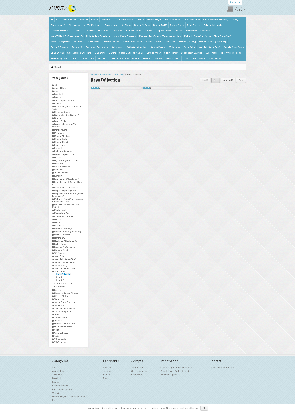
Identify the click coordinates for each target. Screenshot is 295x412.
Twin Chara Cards (65, 283)
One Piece (170, 41)
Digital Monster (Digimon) (215, 19)
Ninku (158, 41)
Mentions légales (168, 374)
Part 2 (61, 280)
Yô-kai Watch (198, 58)
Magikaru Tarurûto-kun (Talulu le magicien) (160, 36)
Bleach (94, 19)
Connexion (136, 374)
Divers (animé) (58, 25)
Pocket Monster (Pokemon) (212, 41)
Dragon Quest (177, 25)
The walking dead (59, 58)
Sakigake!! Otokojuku (136, 47)
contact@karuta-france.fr (222, 367)
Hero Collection (63, 274)
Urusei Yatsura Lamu (118, 58)
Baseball (83, 19)
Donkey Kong (111, 25)
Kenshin (178, 30)
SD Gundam (175, 47)
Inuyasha (149, 30)
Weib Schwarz (173, 58)
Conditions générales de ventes (175, 371)
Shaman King (57, 53)
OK (204, 408)
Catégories (105, 74)
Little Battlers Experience (98, 36)
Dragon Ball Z (160, 25)
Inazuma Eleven (133, 30)
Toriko (74, 58)
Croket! (140, 19)
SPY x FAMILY (154, 53)
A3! (57, 19)
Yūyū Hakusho (215, 58)
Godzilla (78, 30)
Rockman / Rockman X (97, 47)
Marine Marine (94, 41)
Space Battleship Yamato (131, 53)
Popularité (228, 80)
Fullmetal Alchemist (213, 25)
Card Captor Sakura (123, 19)
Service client (137, 367)
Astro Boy (58, 91)
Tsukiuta (101, 58)
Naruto (149, 41)
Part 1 (61, 277)
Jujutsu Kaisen (164, 30)
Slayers (112, 53)
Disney (234, 19)
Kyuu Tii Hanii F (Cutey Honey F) (67, 36)
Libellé (205, 80)
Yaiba (186, 58)
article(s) (240, 10)
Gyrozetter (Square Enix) (97, 30)
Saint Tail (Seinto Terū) (209, 47)
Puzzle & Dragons (59, 47)
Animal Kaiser (69, 19)
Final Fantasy (193, 25)
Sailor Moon (117, 47)
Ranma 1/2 (77, 47)
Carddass (60, 286)
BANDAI (107, 367)
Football (58, 148)
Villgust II (158, 58)
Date (241, 80)
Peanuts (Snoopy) (187, 41)
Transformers (87, 58)
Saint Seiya (189, 47)
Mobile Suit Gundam (133, 41)
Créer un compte (139, 371)
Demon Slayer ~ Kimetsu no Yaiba (163, 19)
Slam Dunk (100, 53)
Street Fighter (171, 53)
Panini (106, 378)
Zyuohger (105, 19)
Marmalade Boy (111, 41)
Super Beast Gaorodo (191, 53)
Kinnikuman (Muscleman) (198, 30)
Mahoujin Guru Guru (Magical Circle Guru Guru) (207, 36)
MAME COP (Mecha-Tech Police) (67, 41)
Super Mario (212, 53)
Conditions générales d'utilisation (176, 367)
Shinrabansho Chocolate (79, 53)
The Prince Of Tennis (231, 53)
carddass (107, 371)
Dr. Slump (126, 25)
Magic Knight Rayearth (125, 36)
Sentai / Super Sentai (234, 47)
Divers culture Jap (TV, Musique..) (85, 25)
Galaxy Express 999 (60, 30)
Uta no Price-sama (141, 58)
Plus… (55, 400)
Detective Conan (192, 19)
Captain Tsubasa (60, 385)
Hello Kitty (117, 30)
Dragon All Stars (142, 25)
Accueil (94, 74)
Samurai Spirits (157, 47)
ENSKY (106, 374)
